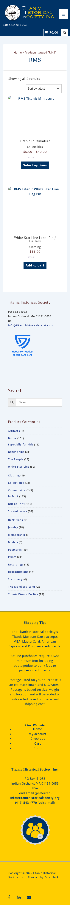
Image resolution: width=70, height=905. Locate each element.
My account (37, 734)
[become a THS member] (35, 849)
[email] (28, 897)
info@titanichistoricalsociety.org (31, 325)
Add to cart (35, 265)
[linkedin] (19, 897)
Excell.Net (51, 877)
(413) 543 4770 (26, 803)
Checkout (37, 739)
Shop (37, 748)
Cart (37, 743)
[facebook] (9, 897)
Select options (35, 165)
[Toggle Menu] (63, 14)
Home (18, 52)
